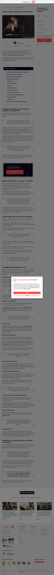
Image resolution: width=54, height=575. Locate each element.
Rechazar (27, 295)
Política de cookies (27, 288)
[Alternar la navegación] (1, 2)
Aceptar (27, 292)
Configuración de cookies (34, 286)
